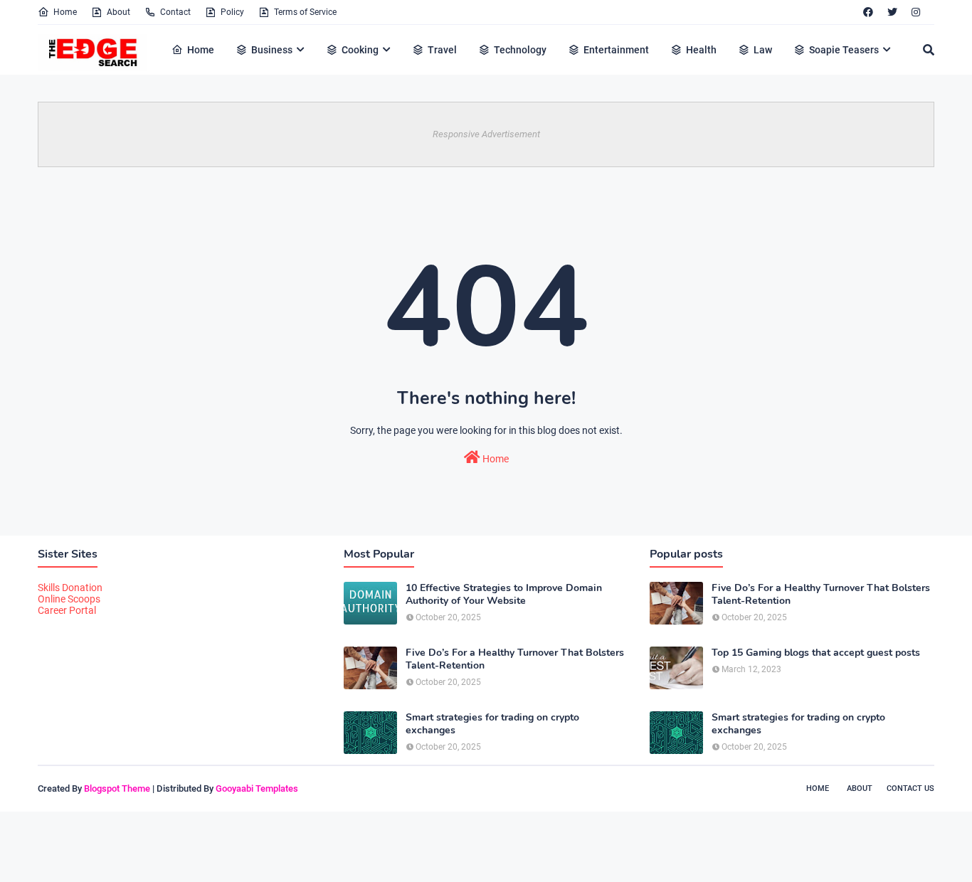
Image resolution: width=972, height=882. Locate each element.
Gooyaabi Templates (257, 788)
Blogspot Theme (117, 788)
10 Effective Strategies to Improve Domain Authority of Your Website (504, 594)
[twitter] (892, 12)
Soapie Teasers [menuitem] (844, 49)
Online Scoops (69, 599)
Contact (175, 12)
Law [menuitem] (763, 49)
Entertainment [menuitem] (616, 49)
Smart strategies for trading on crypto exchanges (492, 724)
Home (65, 12)
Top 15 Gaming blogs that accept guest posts (816, 653)
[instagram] (916, 12)
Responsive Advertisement (486, 134)
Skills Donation (70, 587)
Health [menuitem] (701, 49)
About (118, 12)
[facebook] (868, 12)
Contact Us (910, 788)
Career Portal (67, 610)
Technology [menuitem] (520, 49)
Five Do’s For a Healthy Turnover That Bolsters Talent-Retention (515, 659)
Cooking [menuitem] (360, 49)
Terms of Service (305, 12)
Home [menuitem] (200, 49)
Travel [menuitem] (442, 49)
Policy (232, 12)
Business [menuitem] (271, 49)
